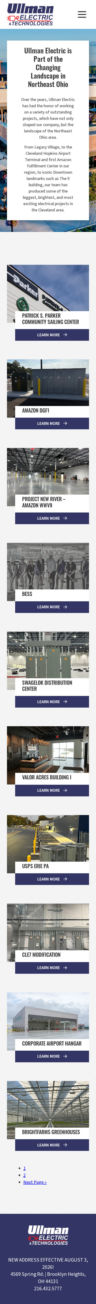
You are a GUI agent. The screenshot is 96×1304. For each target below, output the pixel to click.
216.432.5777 (48, 1288)
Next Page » (35, 1182)
